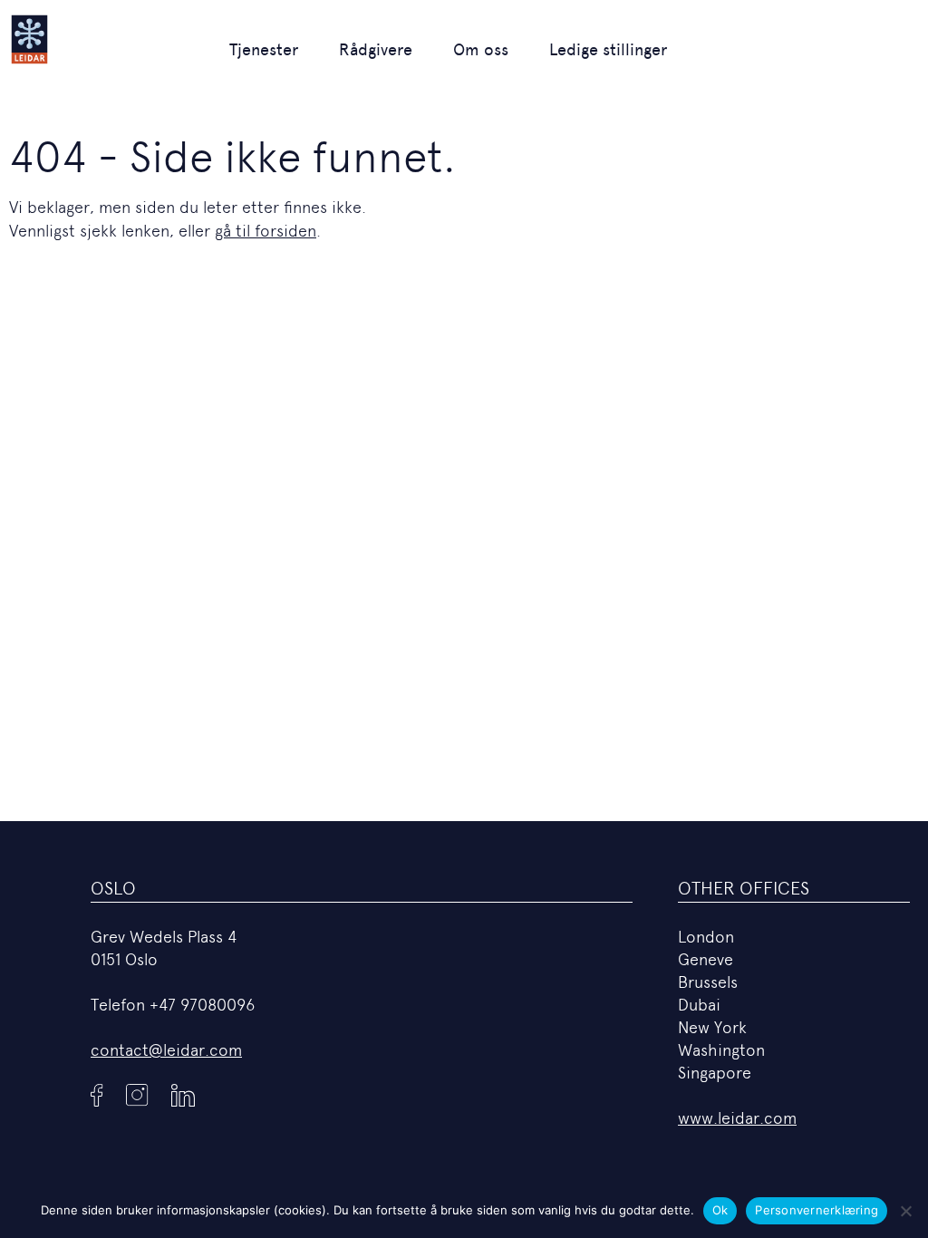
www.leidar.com (737, 1117)
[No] (905, 1211)
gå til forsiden (265, 230)
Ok (720, 1210)
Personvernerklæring (816, 1210)
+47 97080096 (202, 1004)
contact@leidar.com (166, 1049)
